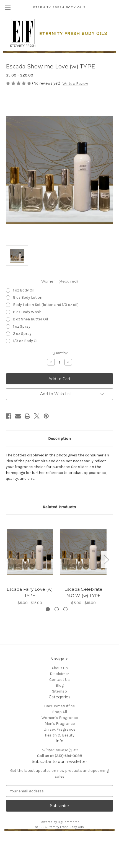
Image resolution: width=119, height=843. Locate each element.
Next (106, 559)
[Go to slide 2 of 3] (57, 609)
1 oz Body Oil (23, 290)
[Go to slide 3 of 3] (65, 609)
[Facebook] (8, 416)
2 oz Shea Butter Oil (30, 319)
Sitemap (59, 691)
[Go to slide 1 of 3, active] (48, 609)
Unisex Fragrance (59, 729)
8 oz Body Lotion (27, 297)
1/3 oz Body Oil (25, 340)
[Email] (18, 416)
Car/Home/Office (59, 706)
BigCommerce (68, 822)
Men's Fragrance (60, 723)
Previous (7, 559)
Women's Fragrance (60, 717)
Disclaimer (59, 673)
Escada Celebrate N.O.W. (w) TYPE (83, 592)
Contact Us (59, 679)
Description (59, 438)
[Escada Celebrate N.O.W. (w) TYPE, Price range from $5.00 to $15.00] (83, 551)
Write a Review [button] (75, 83)
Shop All (59, 711)
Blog (60, 685)
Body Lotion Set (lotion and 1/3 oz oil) (46, 304)
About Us (59, 668)
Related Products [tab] (59, 506)
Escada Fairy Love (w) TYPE (30, 592)
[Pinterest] (46, 416)
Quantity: (59, 353)
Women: (59, 281)
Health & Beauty (59, 735)
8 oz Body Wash (27, 312)
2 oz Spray (22, 333)
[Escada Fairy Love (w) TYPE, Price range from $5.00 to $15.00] (30, 551)
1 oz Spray (21, 326)
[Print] (27, 416)
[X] (37, 416)
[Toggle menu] (7, 7)
